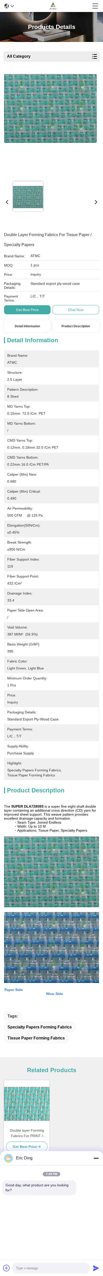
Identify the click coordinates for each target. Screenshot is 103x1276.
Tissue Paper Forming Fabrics (36, 1038)
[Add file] (6, 1268)
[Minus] (96, 1158)
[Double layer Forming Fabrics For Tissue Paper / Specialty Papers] (50, 125)
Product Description (76, 326)
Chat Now (76, 310)
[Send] (96, 1268)
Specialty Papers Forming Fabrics (40, 1027)
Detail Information (27, 326)
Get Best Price (27, 310)
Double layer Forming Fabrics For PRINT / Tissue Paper (27, 1133)
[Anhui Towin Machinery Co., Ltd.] (53, 6)
